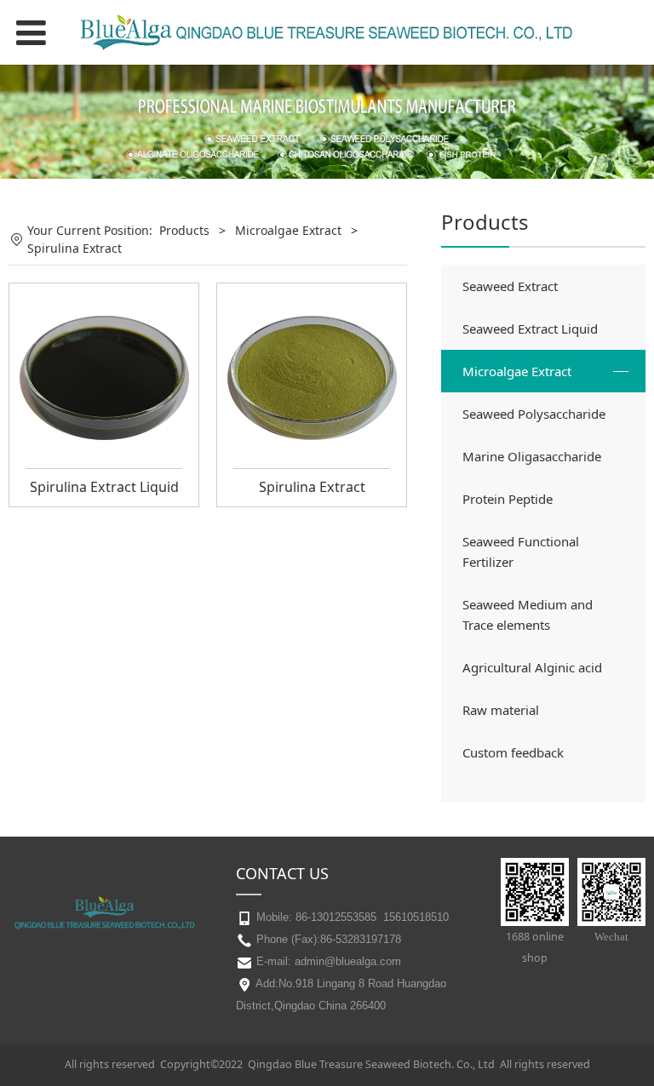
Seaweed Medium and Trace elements (527, 614)
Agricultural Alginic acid (532, 667)
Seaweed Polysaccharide (533, 413)
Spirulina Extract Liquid (104, 486)
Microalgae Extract (516, 371)
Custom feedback (513, 752)
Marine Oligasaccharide (531, 456)
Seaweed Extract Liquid (530, 328)
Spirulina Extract (312, 486)
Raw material (500, 709)
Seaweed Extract (510, 285)
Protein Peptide (507, 498)
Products (184, 230)
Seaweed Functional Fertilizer (520, 551)
